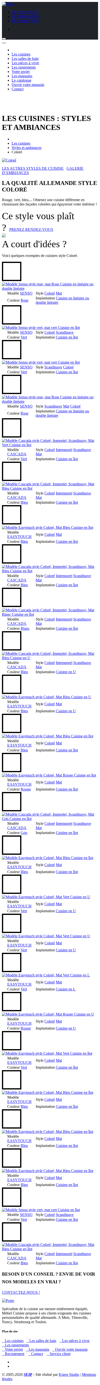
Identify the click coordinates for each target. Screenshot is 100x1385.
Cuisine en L (65, 989)
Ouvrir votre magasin (28, 85)
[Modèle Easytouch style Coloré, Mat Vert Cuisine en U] (46, 897)
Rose (24, 300)
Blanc (25, 628)
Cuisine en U (66, 672)
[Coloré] (9, 160)
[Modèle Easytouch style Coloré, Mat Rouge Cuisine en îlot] (49, 775)
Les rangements (24, 67)
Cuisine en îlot (67, 337)
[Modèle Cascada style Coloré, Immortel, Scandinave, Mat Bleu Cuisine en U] (50, 658)
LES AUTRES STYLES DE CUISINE (33, 168)
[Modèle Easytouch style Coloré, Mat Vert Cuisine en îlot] (47, 1053)
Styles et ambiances (27, 148)
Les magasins (22, 76)
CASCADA (16, 454)
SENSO (26, 293)
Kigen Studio (69, 1374)
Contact (18, 89)
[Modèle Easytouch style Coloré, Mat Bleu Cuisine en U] (46, 697)
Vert (24, 337)
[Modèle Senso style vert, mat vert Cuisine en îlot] (41, 327)
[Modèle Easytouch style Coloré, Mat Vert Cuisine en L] (46, 975)
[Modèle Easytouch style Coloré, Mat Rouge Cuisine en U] (48, 1014)
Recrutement (13, 1354)
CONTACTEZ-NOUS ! (21, 1292)
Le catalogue (21, 80)
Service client (58, 1354)
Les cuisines (21, 54)
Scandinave (65, 332)
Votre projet (21, 72)
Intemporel (64, 450)
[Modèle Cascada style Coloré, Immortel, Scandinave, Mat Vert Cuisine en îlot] (50, 445)
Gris (24, 833)
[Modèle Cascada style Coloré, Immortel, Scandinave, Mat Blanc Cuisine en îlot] (50, 614)
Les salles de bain (25, 59)
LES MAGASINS (26, 16)
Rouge (26, 789)
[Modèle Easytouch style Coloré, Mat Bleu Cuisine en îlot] (47, 527)
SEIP (28, 1374)
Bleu (24, 502)
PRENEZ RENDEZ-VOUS (31, 229)
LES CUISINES (24, 12)
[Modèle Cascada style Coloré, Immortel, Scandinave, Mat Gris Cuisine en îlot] (50, 819)
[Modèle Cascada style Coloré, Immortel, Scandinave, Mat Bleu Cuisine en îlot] (50, 488)
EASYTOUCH (19, 537)
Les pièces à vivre (25, 63)
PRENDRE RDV (25, 21)
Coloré (49, 293)
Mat (59, 293)
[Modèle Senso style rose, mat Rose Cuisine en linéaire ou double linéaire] (50, 288)
